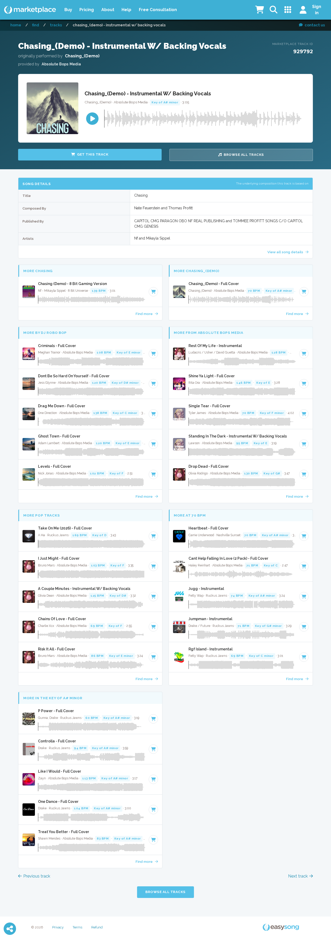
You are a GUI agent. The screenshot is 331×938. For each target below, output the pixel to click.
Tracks (56, 25)
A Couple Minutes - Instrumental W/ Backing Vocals (84, 589)
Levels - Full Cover (54, 466)
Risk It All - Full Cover (56, 649)
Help (126, 9)
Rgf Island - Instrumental (210, 649)
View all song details (285, 252)
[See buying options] (153, 291)
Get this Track (92, 154)
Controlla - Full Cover (57, 741)
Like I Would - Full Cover (59, 771)
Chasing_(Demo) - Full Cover (214, 284)
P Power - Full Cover (56, 711)
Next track (298, 876)
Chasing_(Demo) (82, 55)
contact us (315, 25)
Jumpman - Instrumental (210, 619)
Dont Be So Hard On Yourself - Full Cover (74, 376)
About (107, 9)
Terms (77, 927)
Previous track (36, 876)
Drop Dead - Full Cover (209, 466)
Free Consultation (158, 9)
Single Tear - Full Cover (209, 406)
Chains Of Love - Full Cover (62, 619)
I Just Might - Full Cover (59, 558)
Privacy (58, 927)
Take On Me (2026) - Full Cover (65, 528)
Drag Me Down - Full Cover (61, 406)
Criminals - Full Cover (57, 346)
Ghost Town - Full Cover (59, 436)
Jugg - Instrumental (206, 589)
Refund (97, 927)
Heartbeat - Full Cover (209, 528)
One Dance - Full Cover (58, 801)
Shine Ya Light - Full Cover (212, 376)
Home (15, 25)
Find (35, 25)
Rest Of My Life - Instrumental (215, 346)
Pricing (86, 9)
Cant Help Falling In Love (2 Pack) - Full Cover (228, 558)
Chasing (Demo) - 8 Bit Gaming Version (72, 284)
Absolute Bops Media (61, 64)
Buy (68, 9)
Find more (144, 314)
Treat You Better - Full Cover (63, 832)
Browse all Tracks (244, 155)
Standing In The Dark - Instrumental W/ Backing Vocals (238, 436)
